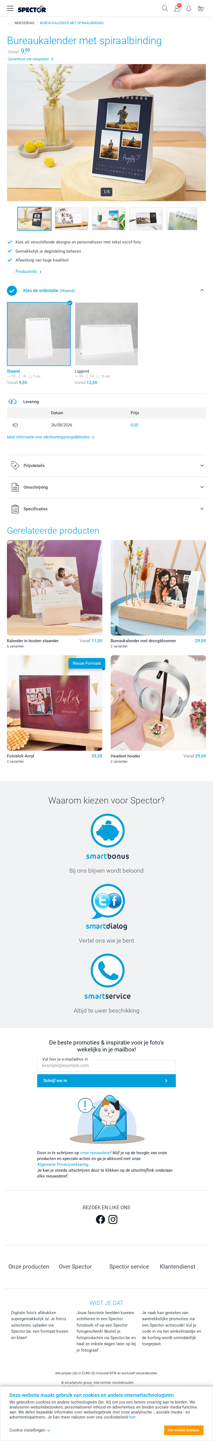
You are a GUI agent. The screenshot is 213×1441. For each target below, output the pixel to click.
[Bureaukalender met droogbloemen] (158, 588)
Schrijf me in (55, 1080)
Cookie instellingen (27, 1430)
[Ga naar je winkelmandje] (201, 7)
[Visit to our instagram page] (113, 1219)
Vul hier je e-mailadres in (65, 1059)
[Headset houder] (158, 703)
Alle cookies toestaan (183, 1430)
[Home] (8, 23)
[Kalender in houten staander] (54, 588)
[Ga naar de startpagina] (39, 8)
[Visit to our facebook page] (100, 1219)
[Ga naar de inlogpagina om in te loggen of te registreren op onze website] (177, 7)
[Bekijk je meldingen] (189, 7)
